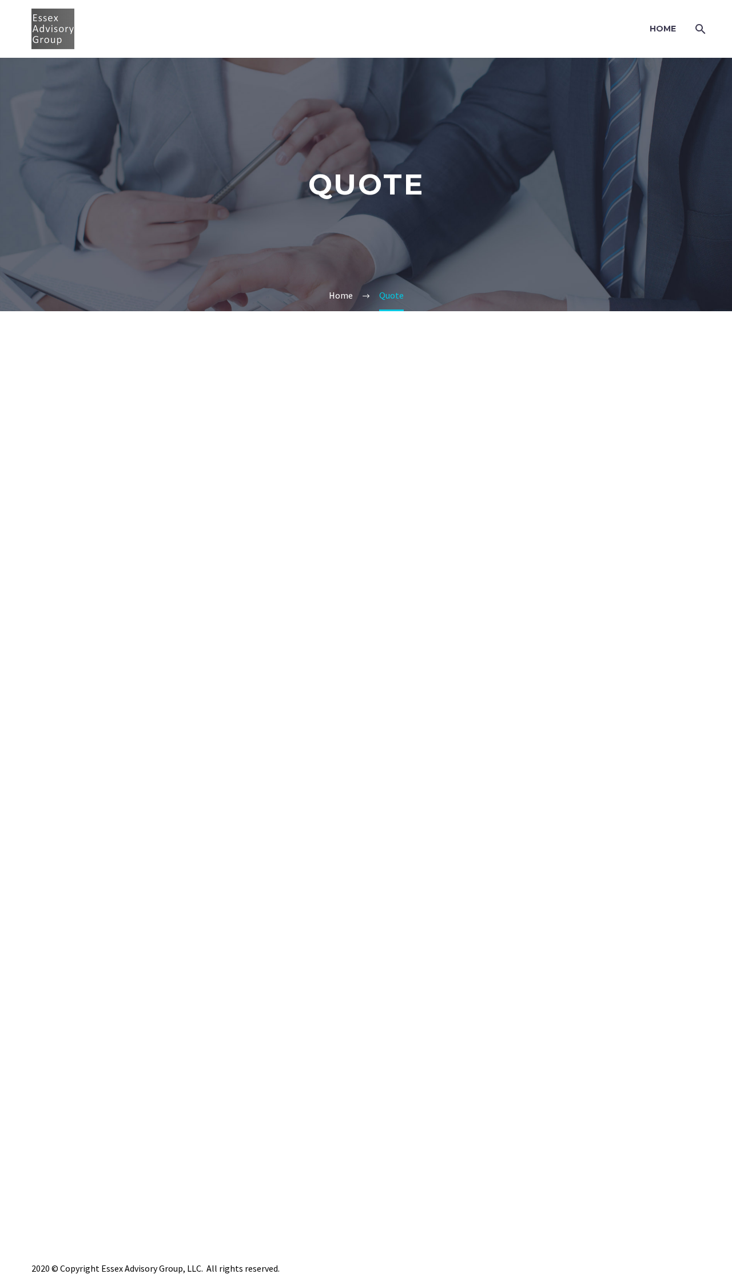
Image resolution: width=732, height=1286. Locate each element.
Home (663, 28)
